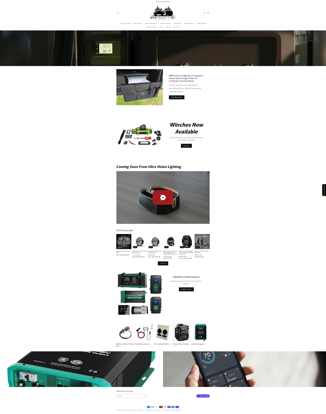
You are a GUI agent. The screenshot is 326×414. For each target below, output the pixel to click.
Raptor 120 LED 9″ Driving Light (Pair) (201, 251)
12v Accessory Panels (161, 344)
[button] (118, 13)
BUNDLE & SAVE (186, 289)
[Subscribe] (145, 396)
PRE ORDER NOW (176, 97)
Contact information (176, 410)
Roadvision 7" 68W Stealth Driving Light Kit (154, 251)
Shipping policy (148, 410)
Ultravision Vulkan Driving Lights (123, 251)
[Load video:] (163, 197)
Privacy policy (140, 410)
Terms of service (166, 410)
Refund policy (157, 410)
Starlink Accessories (142, 344)
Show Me (186, 146)
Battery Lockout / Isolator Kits (125, 345)
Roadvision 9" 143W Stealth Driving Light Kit (139, 251)
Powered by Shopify (130, 410)
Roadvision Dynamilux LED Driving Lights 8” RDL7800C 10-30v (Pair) (186, 252)
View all (163, 263)
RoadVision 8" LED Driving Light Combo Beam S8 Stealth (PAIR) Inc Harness (170, 252)
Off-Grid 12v (123, 410)
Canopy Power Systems (181, 344)
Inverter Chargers (198, 344)
